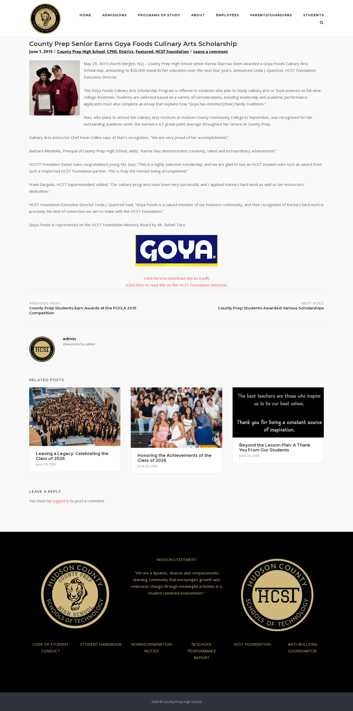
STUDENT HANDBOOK (101, 644)
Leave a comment (210, 51)
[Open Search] (321, 23)
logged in (61, 500)
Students (313, 15)
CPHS (112, 51)
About (198, 15)
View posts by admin (79, 344)
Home (85, 15)
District (126, 51)
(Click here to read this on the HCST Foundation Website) (176, 284)
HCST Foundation (172, 51)
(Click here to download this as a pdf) (176, 278)
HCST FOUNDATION (252, 644)
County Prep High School (81, 51)
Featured (145, 51)
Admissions (114, 15)
